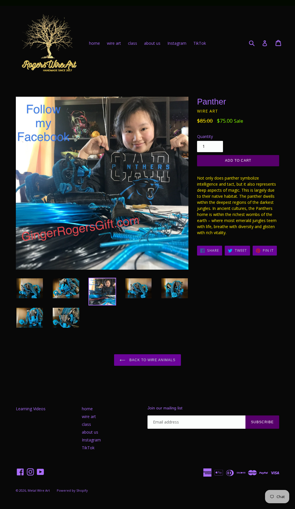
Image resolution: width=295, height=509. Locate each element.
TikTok (199, 43)
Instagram (176, 43)
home (94, 43)
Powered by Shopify (72, 490)
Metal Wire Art (39, 490)
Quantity (205, 136)
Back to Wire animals (151, 360)
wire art (114, 43)
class (132, 43)
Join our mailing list (165, 408)
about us (152, 43)
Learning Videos (31, 408)
